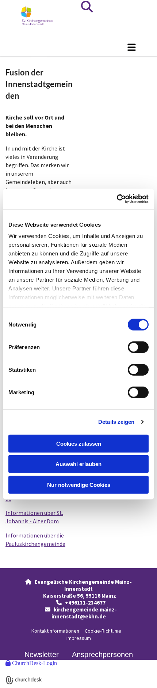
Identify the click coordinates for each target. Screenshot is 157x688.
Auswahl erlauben (78, 464)
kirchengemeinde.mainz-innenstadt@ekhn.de (84, 613)
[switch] (138, 347)
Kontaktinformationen (55, 631)
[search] (87, 6)
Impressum (78, 638)
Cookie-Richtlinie (103, 631)
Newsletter (41, 654)
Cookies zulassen (78, 443)
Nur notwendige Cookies (78, 484)
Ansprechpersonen (102, 654)
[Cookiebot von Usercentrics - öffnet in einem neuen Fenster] (117, 199)
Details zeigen (116, 422)
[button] (78, 47)
